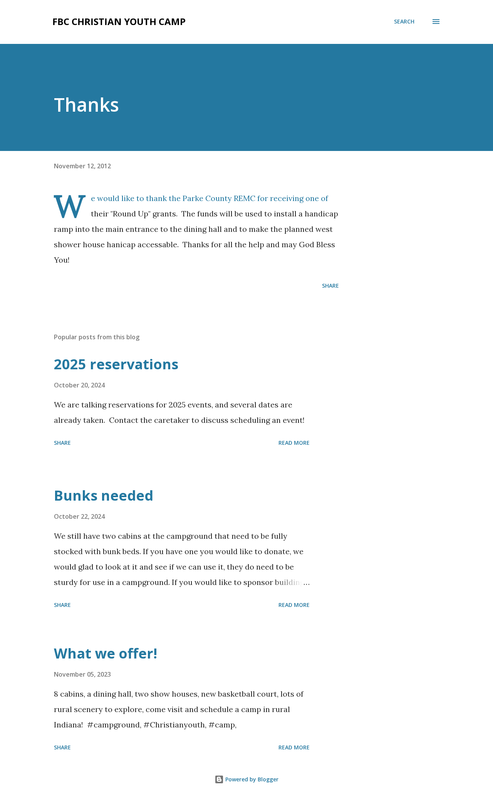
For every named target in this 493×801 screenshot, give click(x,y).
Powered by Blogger (251, 779)
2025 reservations (116, 364)
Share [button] (330, 285)
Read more (294, 442)
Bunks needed (103, 495)
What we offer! (105, 653)
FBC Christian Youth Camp (119, 21)
